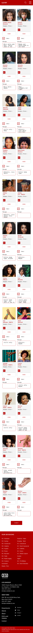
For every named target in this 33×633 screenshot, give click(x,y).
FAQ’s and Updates (5, 617)
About (4, 613)
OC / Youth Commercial (23, 546)
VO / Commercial (6, 543)
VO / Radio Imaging (6, 558)
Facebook (19, 607)
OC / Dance (20, 551)
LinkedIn (19, 615)
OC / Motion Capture (22, 553)
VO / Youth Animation (22, 563)
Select (7, 38)
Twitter (18, 610)
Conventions (5, 563)
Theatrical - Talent (21, 538)
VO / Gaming (5, 541)
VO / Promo (5, 551)
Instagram (19, 612)
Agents (4, 611)
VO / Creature (5, 561)
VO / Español (5, 548)
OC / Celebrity (20, 548)
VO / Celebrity (5, 546)
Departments (6, 608)
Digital (18, 558)
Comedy (19, 556)
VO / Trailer (4, 556)
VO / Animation (5, 538)
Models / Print (5, 566)
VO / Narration (5, 553)
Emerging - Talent (21, 541)
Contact (4, 621)
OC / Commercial (21, 543)
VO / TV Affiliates (21, 561)
